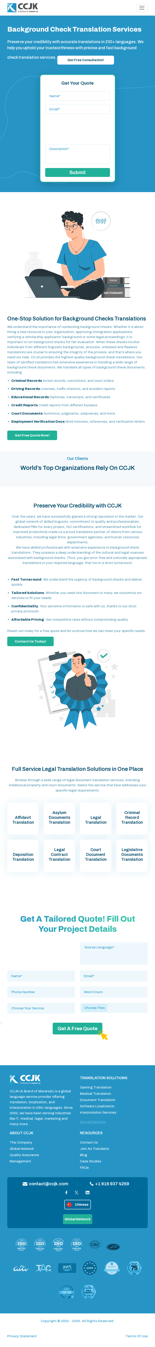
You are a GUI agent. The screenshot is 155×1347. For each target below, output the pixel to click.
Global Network (22, 1149)
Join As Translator (94, 1149)
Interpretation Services (98, 1112)
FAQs (84, 1167)
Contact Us (89, 1142)
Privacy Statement (22, 1336)
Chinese (81, 1205)
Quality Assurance (24, 1155)
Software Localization (97, 1106)
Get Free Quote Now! (32, 435)
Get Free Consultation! (85, 60)
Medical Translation (95, 1094)
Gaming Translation (96, 1087)
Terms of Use (137, 1336)
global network (78, 1219)
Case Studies (90, 1161)
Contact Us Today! (30, 641)
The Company (21, 1142)
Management (20, 1161)
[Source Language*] (114, 947)
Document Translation (97, 1100)
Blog (83, 1155)
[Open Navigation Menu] (142, 8)
